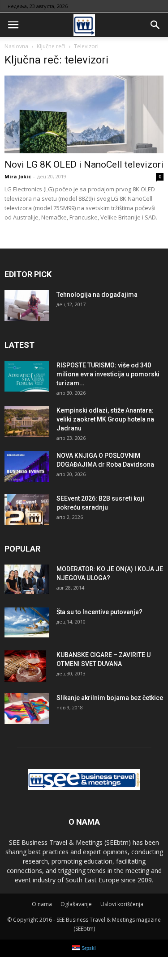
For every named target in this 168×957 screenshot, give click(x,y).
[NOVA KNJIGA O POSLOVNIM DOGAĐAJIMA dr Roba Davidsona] (26, 466)
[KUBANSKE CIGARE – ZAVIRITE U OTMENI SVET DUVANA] (25, 666)
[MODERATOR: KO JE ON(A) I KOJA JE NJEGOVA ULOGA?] (26, 579)
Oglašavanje (76, 904)
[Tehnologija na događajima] (26, 305)
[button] (155, 25)
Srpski (87, 948)
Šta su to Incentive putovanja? (99, 612)
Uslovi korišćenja (121, 904)
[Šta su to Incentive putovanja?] (26, 622)
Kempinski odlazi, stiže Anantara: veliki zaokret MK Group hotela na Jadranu (105, 419)
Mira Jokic (17, 176)
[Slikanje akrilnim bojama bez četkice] (26, 708)
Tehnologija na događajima (97, 294)
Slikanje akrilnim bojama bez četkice (109, 697)
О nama (42, 904)
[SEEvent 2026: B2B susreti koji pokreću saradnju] (26, 509)
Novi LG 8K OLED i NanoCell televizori (84, 164)
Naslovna (16, 46)
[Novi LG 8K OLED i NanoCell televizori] (84, 114)
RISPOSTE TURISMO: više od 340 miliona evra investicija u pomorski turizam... (107, 374)
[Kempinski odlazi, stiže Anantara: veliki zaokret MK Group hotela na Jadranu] (26, 421)
